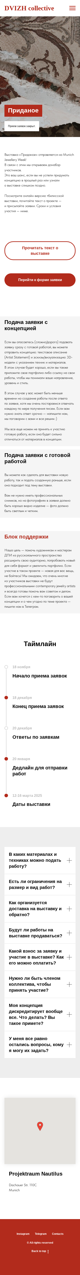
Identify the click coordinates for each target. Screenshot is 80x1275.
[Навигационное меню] (72, 8)
